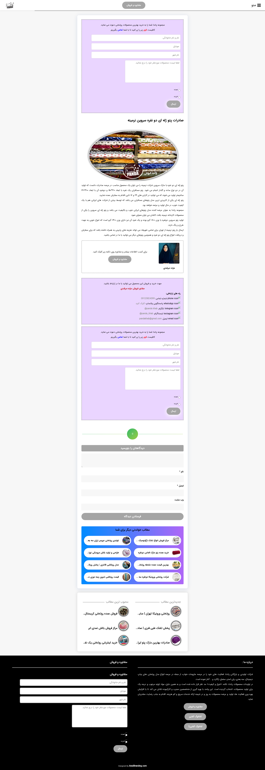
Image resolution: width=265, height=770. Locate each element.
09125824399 (148, 298)
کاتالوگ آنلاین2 (195, 726)
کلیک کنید (140, 303)
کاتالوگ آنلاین (195, 716)
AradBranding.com (138, 766)
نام (181, 471)
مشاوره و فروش (134, 5)
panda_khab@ (146, 313)
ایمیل (180, 485)
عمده (176, 89)
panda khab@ (151, 308)
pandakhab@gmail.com (150, 318)
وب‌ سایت (179, 500)
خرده (176, 96)
